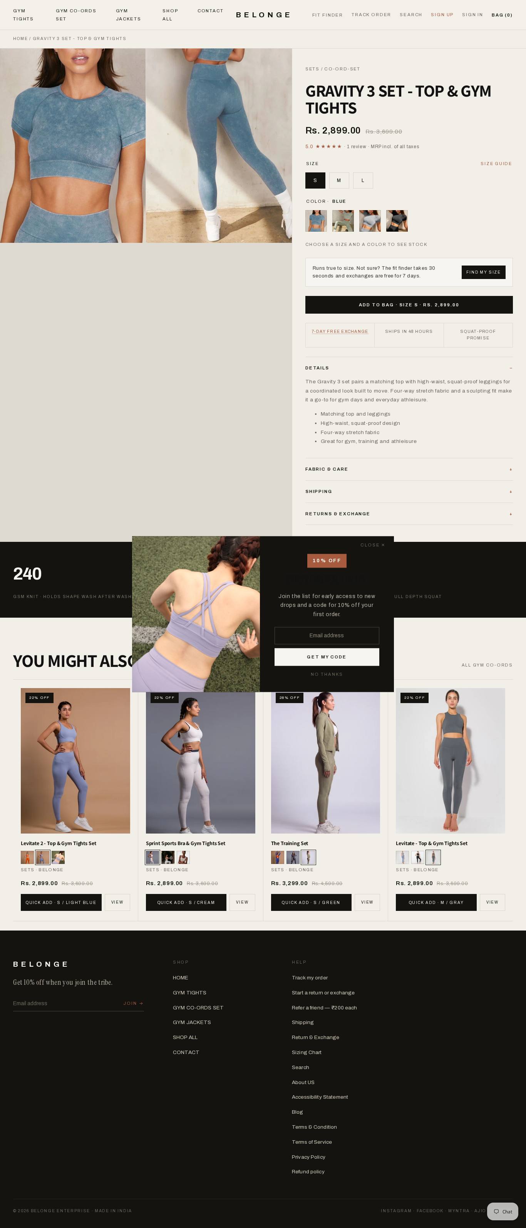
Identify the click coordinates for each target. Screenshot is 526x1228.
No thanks (327, 674)
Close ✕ (372, 545)
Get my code (327, 657)
